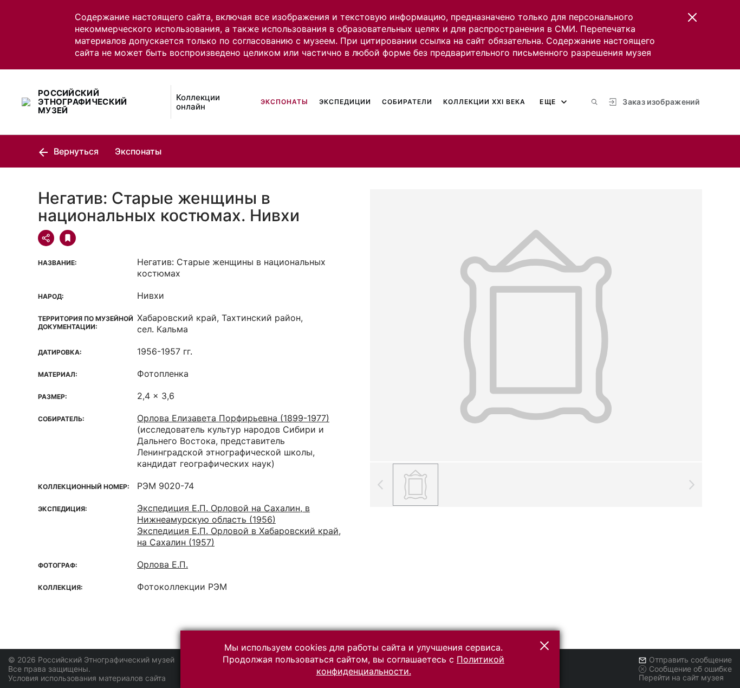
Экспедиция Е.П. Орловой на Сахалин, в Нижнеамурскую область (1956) (223, 514)
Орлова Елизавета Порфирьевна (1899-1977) (233, 418)
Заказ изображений (660, 101)
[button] (692, 17)
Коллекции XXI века (484, 102)
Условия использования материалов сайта (87, 678)
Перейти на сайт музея (681, 677)
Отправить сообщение (690, 659)
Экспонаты (284, 102)
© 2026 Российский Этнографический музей (91, 659)
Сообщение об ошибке (690, 668)
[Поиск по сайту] (594, 102)
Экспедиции (345, 102)
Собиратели (407, 102)
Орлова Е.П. (162, 564)
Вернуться (75, 151)
